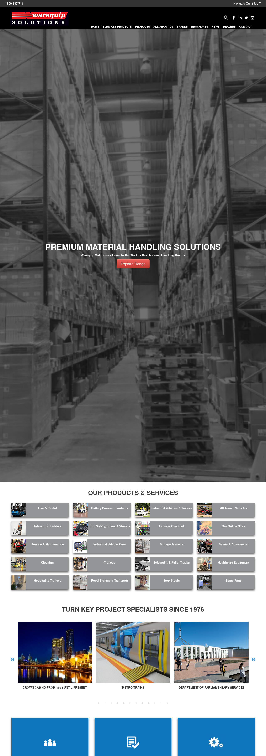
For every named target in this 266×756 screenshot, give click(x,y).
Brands (182, 27)
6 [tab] (130, 703)
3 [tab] (111, 703)
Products (142, 27)
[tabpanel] (55, 657)
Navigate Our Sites (245, 3)
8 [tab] (142, 703)
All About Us (163, 27)
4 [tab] (117, 703)
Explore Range (133, 263)
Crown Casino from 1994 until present (55, 687)
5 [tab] (124, 703)
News (216, 27)
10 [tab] (155, 703)
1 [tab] (99, 703)
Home (95, 27)
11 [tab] (161, 703)
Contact (245, 27)
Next (253, 660)
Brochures (199, 27)
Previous (12, 660)
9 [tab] (149, 703)
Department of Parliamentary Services (211, 687)
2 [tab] (105, 703)
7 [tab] (136, 703)
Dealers (229, 27)
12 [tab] (167, 703)
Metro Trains (133, 687)
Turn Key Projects (117, 27)
